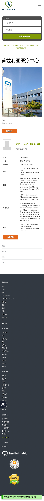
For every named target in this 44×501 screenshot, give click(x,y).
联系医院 (9, 131)
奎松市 (4, 388)
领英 (5, 446)
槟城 (3, 382)
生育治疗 (7, 428)
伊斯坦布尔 (5, 351)
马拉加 (4, 363)
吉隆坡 (4, 357)
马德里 (4, 360)
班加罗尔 (4, 332)
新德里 (4, 376)
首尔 (3, 391)
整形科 (6, 425)
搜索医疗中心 (24, 37)
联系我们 (4, 323)
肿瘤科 (6, 419)
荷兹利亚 (4, 348)
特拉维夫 (4, 397)
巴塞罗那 (4, 339)
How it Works (6, 296)
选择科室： (7, 19)
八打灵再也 (5, 385)
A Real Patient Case (8, 299)
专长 (3, 257)
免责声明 (4, 317)
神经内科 (7, 431)
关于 (3, 320)
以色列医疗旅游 (18, 45)
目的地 (4, 302)
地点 (3, 262)
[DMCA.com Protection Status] (14, 479)
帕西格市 (4, 400)
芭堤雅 (4, 379)
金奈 (3, 342)
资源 (3, 308)
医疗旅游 (6, 45)
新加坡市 (4, 394)
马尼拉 (4, 366)
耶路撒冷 (4, 354)
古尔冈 (4, 345)
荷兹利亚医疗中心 (22, 48)
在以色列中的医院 (32, 45)
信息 (3, 305)
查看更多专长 (6, 437)
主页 (3, 286)
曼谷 (3, 336)
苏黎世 (4, 409)
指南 (3, 292)
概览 (3, 246)
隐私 (3, 311)
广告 (3, 289)
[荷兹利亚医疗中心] (22, 92)
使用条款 (4, 314)
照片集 (4, 251)
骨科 (5, 434)
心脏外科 (7, 422)
